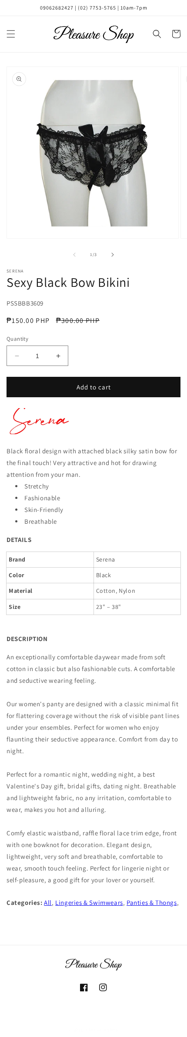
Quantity (17, 338)
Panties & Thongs (152, 902)
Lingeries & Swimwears (89, 902)
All (48, 902)
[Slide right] (112, 254)
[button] (10, 33)
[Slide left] (74, 254)
